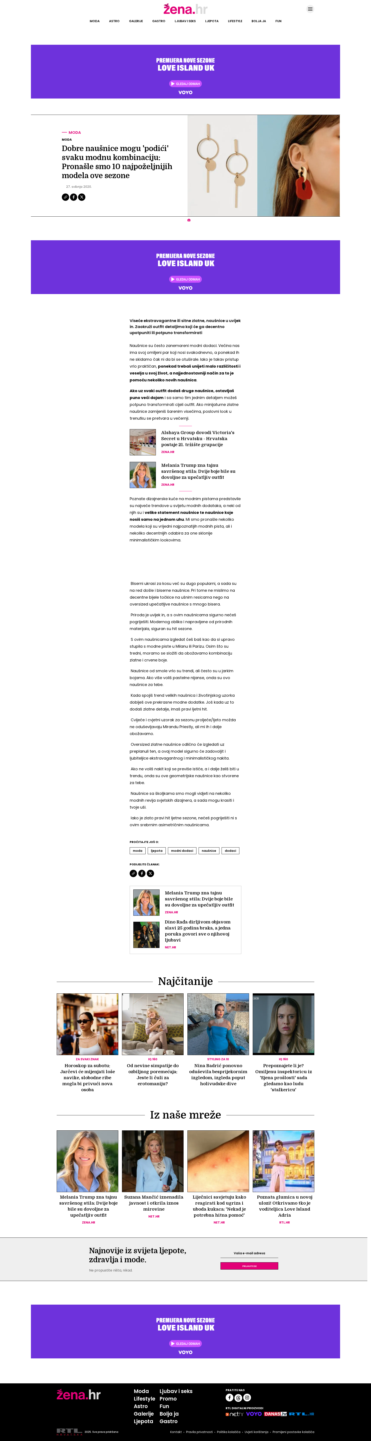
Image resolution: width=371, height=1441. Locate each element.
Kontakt (176, 1431)
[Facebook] (74, 200)
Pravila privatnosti (199, 1431)
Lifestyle (235, 21)
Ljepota (212, 21)
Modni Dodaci (182, 851)
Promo (168, 1398)
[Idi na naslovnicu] (186, 13)
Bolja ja (259, 21)
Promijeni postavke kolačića (293, 1431)
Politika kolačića (228, 1431)
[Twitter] (81, 200)
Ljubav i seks (185, 21)
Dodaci (230, 851)
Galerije (136, 21)
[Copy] (66, 200)
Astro (114, 21)
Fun (278, 21)
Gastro (158, 21)
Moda (95, 21)
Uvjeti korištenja (256, 1431)
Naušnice (209, 851)
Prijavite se (249, 1266)
